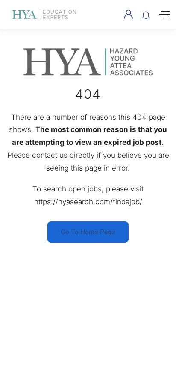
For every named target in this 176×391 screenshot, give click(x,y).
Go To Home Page (88, 232)
